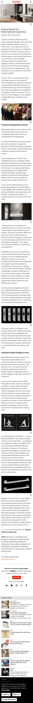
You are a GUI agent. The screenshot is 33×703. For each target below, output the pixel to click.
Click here (4, 529)
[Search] (31, 2)
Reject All (16, 694)
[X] (21, 586)
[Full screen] (31, 25)
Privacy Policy (5, 690)
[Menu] (2, 2)
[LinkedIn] (6, 586)
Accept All (6, 694)
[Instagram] (16, 586)
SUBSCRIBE (16, 577)
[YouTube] (11, 586)
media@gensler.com (8, 559)
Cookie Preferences (9, 699)
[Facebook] (26, 586)
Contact (3, 679)
